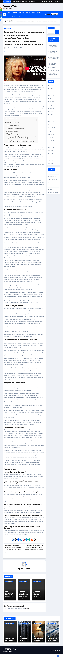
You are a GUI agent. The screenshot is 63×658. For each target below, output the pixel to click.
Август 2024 (51, 108)
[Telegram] (1, 17)
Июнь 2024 (50, 114)
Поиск (51, 28)
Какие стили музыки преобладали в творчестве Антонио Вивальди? (23, 136)
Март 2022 (50, 160)
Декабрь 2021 (51, 163)
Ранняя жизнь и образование (12, 122)
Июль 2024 (50, 111)
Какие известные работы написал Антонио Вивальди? (20, 138)
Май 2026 (50, 92)
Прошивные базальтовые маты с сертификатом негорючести (52, 52)
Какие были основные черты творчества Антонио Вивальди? (22, 141)
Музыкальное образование (13, 125)
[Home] (4, 14)
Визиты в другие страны (13, 127)
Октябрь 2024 (51, 101)
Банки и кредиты (36, 12)
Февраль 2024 (51, 127)
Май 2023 (50, 144)
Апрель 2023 (51, 147)
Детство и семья (10, 124)
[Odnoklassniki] (1, 7)
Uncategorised (8, 28)
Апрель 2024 (51, 121)
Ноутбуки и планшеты (24, 16)
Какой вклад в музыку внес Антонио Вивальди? (19, 137)
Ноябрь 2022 (51, 153)
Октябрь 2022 (51, 157)
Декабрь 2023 (51, 134)
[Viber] (1, 12)
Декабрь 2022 (51, 150)
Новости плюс (51, 189)
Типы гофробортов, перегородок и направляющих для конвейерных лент (52, 65)
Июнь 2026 (50, 88)
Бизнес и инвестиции (24, 12)
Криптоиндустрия (11, 16)
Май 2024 (50, 118)
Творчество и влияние (11, 130)
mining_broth (11, 47)
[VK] (1, 15)
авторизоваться (28, 608)
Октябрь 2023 (51, 137)
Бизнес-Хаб (10, 6)
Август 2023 (51, 140)
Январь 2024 (51, 131)
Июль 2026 (50, 85)
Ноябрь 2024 (51, 98)
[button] (59, 14)
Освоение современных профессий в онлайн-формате (53, 59)
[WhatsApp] (1, 10)
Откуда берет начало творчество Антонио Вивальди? (20, 140)
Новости (15, 12)
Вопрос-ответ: (9, 133)
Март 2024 (50, 124)
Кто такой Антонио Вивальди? (15, 134)
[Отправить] (1, 20)
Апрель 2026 (51, 95)
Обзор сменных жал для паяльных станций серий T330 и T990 (53, 45)
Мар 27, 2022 (10, 598)
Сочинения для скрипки (13, 131)
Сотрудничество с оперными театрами (16, 128)
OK (57, 656)
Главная (9, 12)
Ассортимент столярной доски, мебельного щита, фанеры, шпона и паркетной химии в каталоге (53, 73)
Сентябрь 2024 (51, 105)
